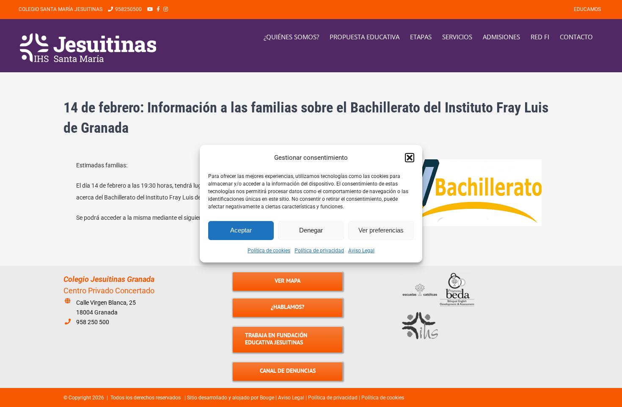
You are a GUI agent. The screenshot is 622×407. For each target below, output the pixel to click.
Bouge (267, 398)
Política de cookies (269, 251)
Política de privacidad (319, 251)
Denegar (311, 230)
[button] (409, 157)
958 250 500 (92, 322)
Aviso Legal (361, 251)
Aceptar (241, 230)
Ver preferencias (381, 230)
